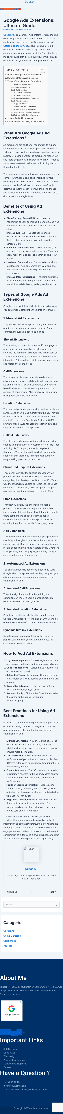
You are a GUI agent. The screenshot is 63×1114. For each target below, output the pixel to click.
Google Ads (9, 35)
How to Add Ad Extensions (20, 118)
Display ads (22, 46)
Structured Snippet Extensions (27, 98)
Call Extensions (22, 90)
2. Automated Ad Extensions (24, 107)
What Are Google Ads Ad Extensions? (24, 74)
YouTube (7, 946)
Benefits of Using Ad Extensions (22, 78)
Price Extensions (22, 101)
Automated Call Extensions (26, 110)
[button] (31, 5)
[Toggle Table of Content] (40, 70)
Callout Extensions (23, 95)
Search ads (9, 46)
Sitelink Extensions (22, 87)
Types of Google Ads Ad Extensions (24, 81)
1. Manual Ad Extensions (22, 84)
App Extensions (21, 104)
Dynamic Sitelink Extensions (27, 115)
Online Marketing (12, 935)
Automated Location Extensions (28, 112)
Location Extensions (23, 93)
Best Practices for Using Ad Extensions (25, 121)
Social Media (9, 940)
